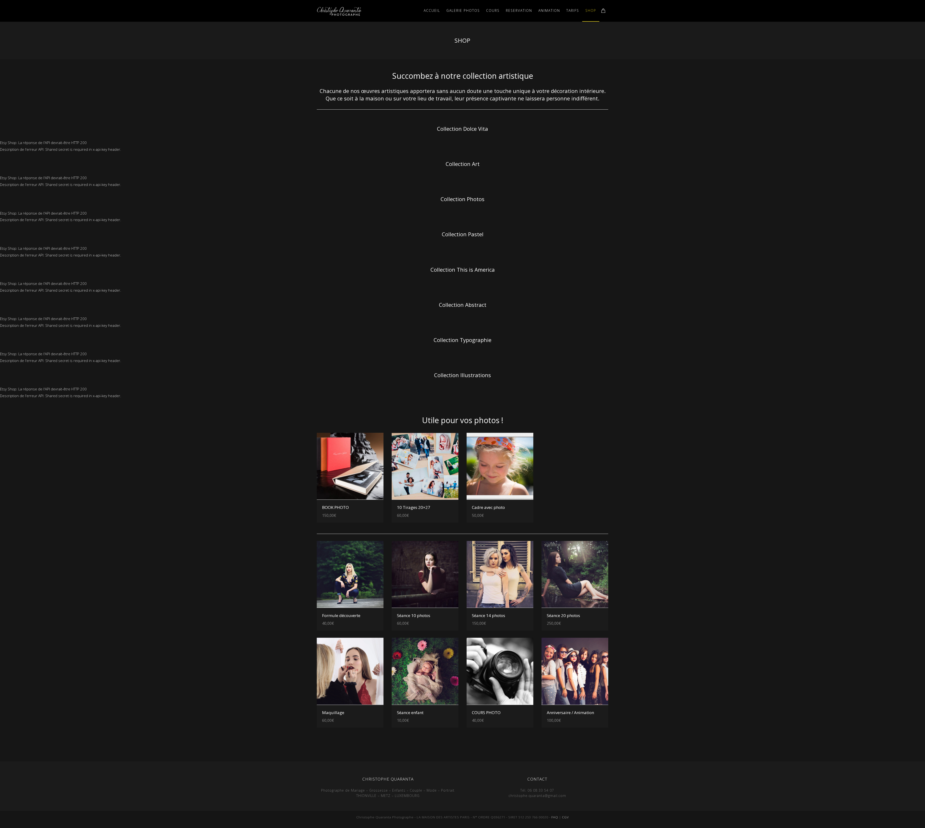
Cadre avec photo (488, 507)
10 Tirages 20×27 (413, 507)
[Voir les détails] (350, 466)
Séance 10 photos (413, 615)
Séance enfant (410, 712)
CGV (565, 817)
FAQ (554, 817)
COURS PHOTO (486, 712)
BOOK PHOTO (335, 507)
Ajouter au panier (364, 505)
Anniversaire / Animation (570, 712)
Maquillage (333, 712)
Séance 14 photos (488, 615)
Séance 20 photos (563, 615)
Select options (366, 613)
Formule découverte (341, 615)
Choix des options (513, 505)
